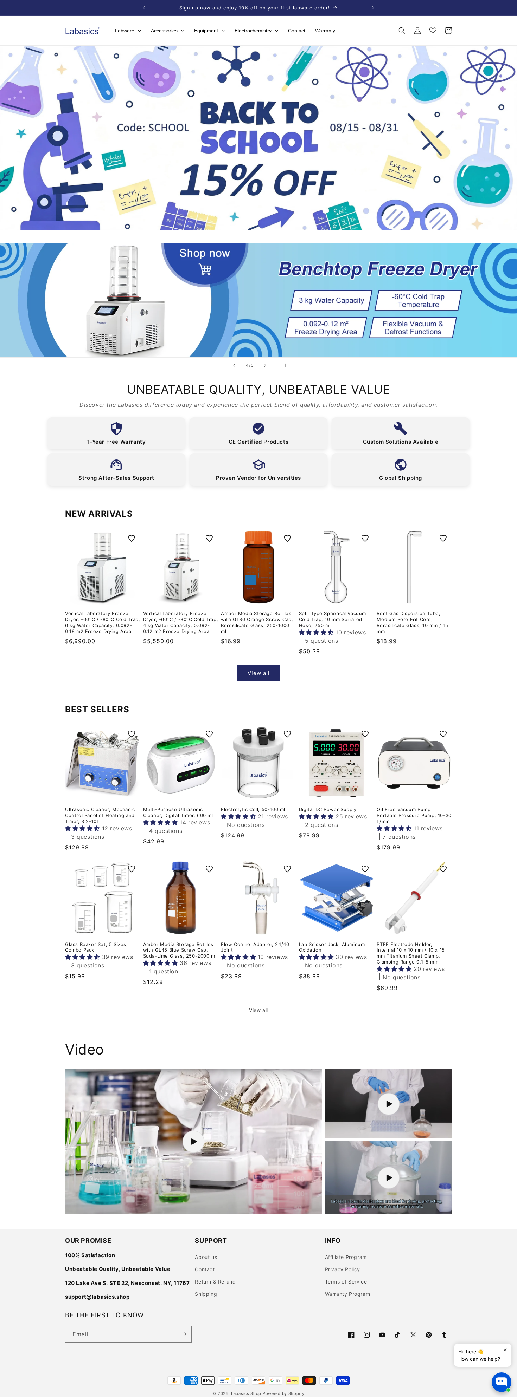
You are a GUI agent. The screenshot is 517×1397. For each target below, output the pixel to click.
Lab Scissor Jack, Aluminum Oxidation (332, 947)
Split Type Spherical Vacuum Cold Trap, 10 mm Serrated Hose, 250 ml (332, 619)
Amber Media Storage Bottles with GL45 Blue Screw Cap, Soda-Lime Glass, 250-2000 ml (180, 950)
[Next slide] (265, 365)
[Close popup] (505, 1350)
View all (259, 673)
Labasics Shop (246, 1393)
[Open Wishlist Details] (432, 30)
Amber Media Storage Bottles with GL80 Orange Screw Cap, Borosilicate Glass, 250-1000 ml (257, 622)
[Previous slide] (234, 365)
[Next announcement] (373, 7)
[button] (402, 30)
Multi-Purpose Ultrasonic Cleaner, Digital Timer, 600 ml (178, 812)
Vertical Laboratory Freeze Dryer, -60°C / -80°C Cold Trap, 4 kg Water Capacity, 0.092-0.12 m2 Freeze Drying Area (180, 622)
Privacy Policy (342, 1269)
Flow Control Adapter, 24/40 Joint (255, 947)
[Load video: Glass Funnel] (193, 1141)
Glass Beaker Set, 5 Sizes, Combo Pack (96, 947)
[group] (258, 300)
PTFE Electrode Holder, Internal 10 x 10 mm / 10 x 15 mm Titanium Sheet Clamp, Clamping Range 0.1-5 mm (411, 953)
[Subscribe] (183, 1334)
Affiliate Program (346, 1257)
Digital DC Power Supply (328, 809)
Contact (205, 1269)
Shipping (206, 1294)
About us (206, 1257)
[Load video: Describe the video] (388, 1177)
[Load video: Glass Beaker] (388, 1103)
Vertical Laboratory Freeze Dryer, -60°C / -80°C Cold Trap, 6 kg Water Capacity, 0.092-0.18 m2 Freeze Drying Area (102, 622)
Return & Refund (215, 1282)
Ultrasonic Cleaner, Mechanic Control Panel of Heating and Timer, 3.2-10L (100, 815)
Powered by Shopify (284, 1393)
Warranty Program (347, 1294)
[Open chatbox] (501, 1382)
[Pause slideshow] (283, 365)
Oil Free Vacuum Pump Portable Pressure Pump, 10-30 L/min (414, 815)
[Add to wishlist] (132, 538)
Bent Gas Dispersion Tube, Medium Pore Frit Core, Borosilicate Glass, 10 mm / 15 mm (412, 622)
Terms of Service (346, 1282)
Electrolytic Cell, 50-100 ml (253, 809)
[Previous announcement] (144, 7)
